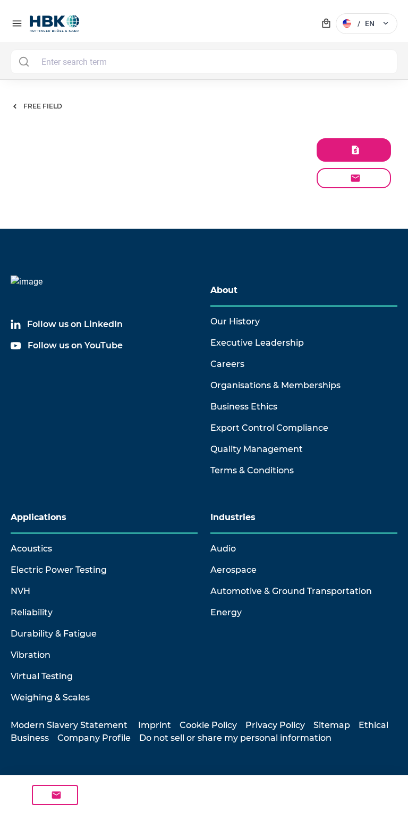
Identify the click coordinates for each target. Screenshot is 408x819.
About (223, 290)
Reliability (32, 612)
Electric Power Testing (59, 570)
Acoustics (31, 549)
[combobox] (204, 61)
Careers (227, 364)
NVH (20, 591)
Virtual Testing (42, 676)
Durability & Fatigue (54, 634)
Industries (233, 517)
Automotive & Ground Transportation (291, 591)
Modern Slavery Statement (69, 725)
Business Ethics (243, 407)
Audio (223, 549)
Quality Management (256, 449)
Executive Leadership (257, 343)
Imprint (154, 725)
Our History (235, 321)
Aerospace (233, 570)
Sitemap (331, 725)
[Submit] (23, 61)
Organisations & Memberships (275, 385)
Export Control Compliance (269, 428)
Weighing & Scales (50, 697)
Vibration (30, 655)
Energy (226, 612)
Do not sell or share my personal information (235, 738)
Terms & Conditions (252, 470)
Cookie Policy (208, 725)
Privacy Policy (275, 725)
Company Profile (94, 738)
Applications (38, 517)
